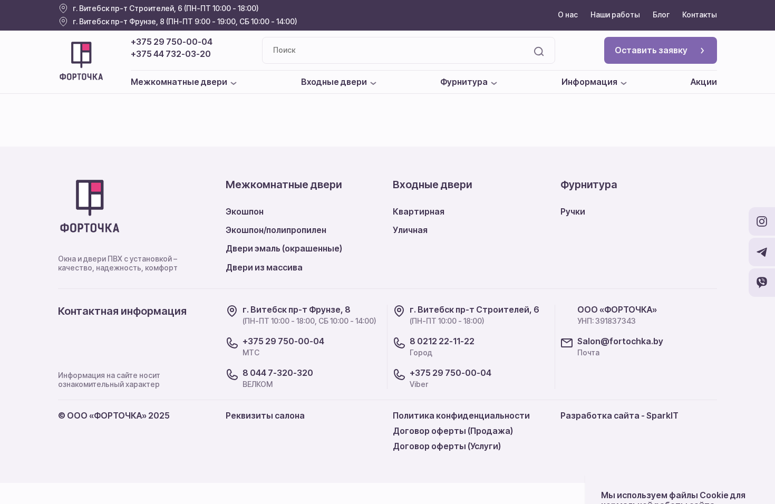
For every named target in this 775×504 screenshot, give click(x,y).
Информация (589, 82)
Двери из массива (264, 267)
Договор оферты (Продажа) (453, 430)
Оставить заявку (651, 50)
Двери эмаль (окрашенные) (284, 248)
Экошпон (245, 211)
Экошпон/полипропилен (276, 230)
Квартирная (418, 211)
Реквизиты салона (265, 415)
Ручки (572, 211)
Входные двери (334, 82)
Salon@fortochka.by (620, 341)
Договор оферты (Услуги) (447, 446)
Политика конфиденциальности (461, 415)
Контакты (699, 14)
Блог (661, 14)
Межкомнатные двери (179, 82)
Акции (704, 82)
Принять (721, 474)
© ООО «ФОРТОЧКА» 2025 (114, 415)
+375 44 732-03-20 (171, 54)
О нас (568, 14)
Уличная (410, 230)
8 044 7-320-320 (278, 373)
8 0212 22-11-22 (442, 341)
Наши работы (615, 14)
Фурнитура (464, 82)
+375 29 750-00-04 (171, 42)
